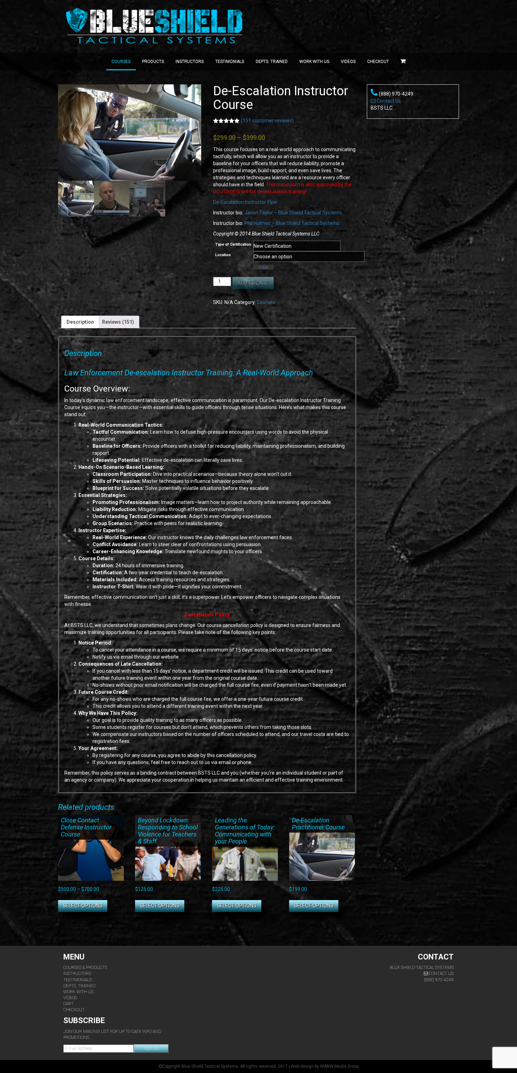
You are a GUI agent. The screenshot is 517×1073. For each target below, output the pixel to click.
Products (153, 61)
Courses (120, 61)
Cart (68, 1003)
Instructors (189, 61)
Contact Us (388, 101)
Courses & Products (85, 967)
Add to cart (253, 283)
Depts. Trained (272, 61)
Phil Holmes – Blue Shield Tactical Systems (291, 223)
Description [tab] (80, 322)
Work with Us (314, 61)
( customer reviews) (267, 120)
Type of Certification (233, 244)
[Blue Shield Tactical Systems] (155, 26)
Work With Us (78, 991)
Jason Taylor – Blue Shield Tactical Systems (293, 212)
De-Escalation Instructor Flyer (245, 202)
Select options (82, 906)
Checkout (378, 61)
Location (223, 255)
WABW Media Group (339, 1066)
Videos (348, 61)
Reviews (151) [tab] (118, 322)
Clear (263, 267)
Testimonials (229, 61)
